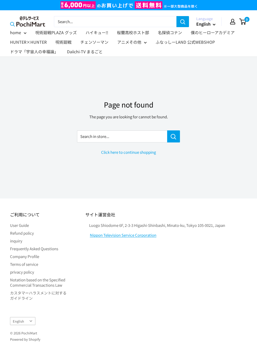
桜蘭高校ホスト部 (133, 32)
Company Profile (24, 256)
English (18, 321)
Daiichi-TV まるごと (85, 51)
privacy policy (22, 272)
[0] (243, 22)
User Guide (19, 225)
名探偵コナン (170, 32)
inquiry (16, 240)
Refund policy (22, 233)
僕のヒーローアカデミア (213, 32)
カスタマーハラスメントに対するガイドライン (38, 295)
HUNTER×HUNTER (28, 42)
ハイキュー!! (97, 32)
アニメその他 (129, 42)
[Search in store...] (173, 136)
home (15, 32)
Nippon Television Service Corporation (123, 235)
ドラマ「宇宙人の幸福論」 (34, 51)
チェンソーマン (94, 42)
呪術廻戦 (63, 42)
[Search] (182, 21)
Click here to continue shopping (128, 152)
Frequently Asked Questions (34, 248)
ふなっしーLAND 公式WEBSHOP (185, 42)
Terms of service (24, 264)
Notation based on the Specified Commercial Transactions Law (37, 282)
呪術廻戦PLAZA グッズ (56, 32)
